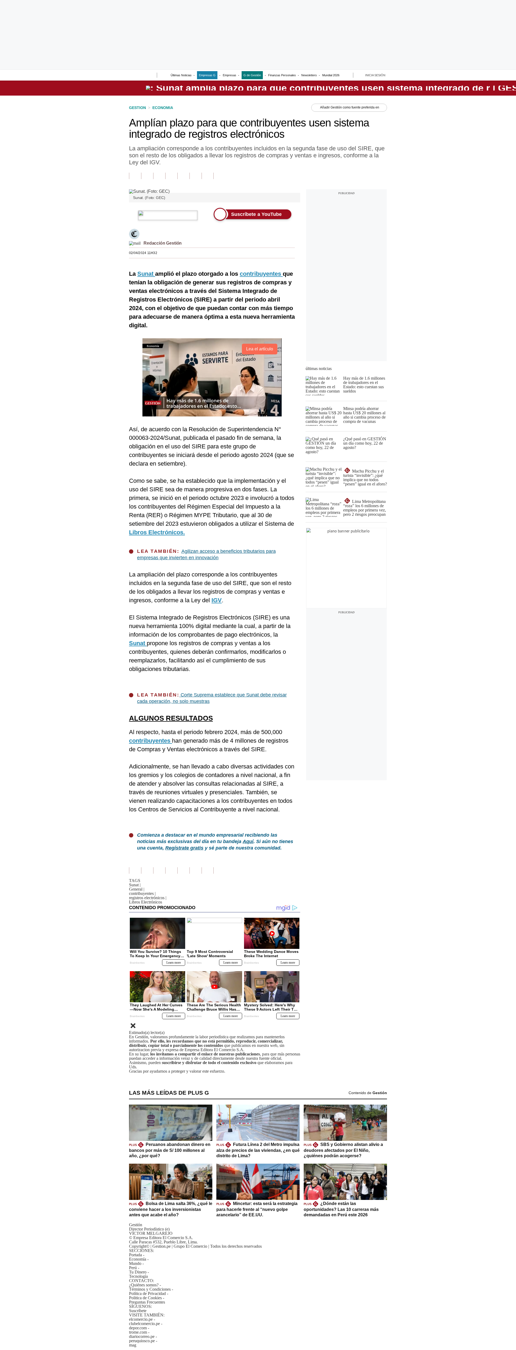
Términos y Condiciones (150, 1289)
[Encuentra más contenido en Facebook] (147, 176)
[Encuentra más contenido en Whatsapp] (183, 176)
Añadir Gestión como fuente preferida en (349, 107)
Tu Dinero (137, 1272)
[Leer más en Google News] (135, 176)
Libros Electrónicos (145, 902)
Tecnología (138, 1276)
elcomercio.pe (141, 1319)
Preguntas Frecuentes (147, 1302)
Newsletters (309, 75)
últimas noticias (319, 368)
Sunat (135, 885)
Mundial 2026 (330, 75)
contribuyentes (142, 893)
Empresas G (207, 75)
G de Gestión (252, 75)
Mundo (135, 1263)
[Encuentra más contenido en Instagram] (208, 176)
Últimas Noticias (181, 75)
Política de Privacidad (147, 1293)
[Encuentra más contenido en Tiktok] (195, 176)
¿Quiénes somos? (144, 1285)
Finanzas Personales (282, 75)
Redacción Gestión (163, 243)
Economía (137, 1259)
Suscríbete (137, 1310)
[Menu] (132, 76)
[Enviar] (143, 75)
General (136, 889)
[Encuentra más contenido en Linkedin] (171, 176)
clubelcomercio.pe (144, 1323)
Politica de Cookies (145, 1297)
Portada (135, 1255)
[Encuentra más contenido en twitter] (159, 176)
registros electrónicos (147, 897)
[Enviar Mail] (135, 243)
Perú (133, 1267)
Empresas (229, 75)
